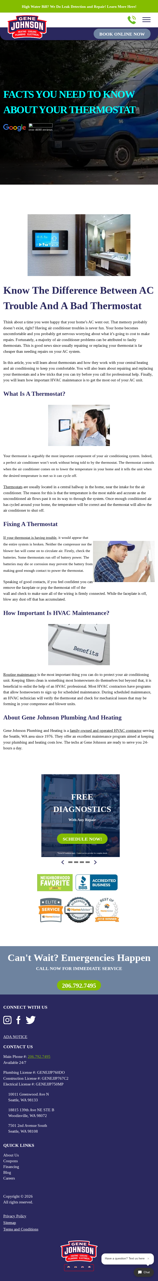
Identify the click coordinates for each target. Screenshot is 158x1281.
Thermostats (12, 487)
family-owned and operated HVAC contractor (106, 730)
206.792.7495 (79, 985)
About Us (11, 1155)
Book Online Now (122, 34)
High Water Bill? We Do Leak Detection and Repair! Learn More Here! (79, 7)
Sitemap (9, 1222)
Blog (7, 1172)
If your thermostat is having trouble (29, 538)
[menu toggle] (146, 20)
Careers (9, 1178)
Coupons (10, 1161)
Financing (11, 1167)
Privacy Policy (14, 1216)
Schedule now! (82, 839)
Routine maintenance (19, 674)
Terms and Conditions (20, 1229)
